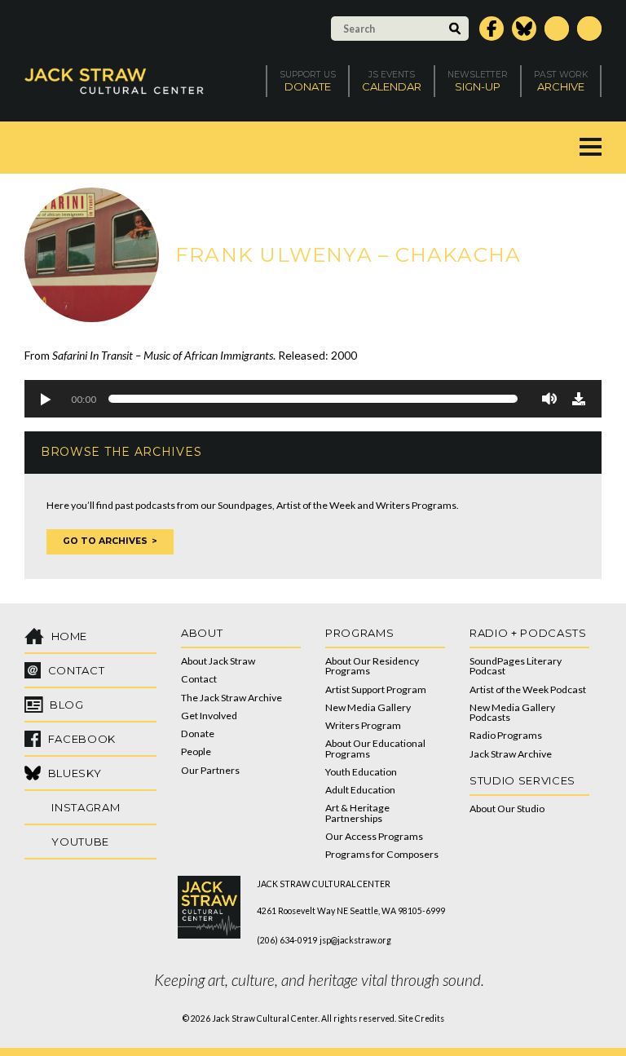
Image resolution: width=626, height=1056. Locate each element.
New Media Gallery (368, 707)
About (202, 632)
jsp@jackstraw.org (355, 940)
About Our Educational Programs (375, 748)
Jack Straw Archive (511, 754)
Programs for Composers (382, 854)
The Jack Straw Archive (231, 697)
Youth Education (361, 772)
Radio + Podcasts (528, 632)
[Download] (578, 398)
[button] (45, 399)
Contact (199, 679)
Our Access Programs (374, 836)
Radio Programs (506, 735)
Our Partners (210, 770)
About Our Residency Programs (372, 666)
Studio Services (522, 780)
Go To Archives (105, 541)
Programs (359, 632)
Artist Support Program (375, 689)
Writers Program (363, 725)
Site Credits (421, 1018)
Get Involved (209, 715)
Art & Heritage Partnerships (357, 813)
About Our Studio (507, 808)
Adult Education (360, 790)
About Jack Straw (218, 661)
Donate (197, 733)
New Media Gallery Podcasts (512, 712)
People (196, 751)
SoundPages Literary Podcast (516, 666)
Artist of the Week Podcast (528, 689)
